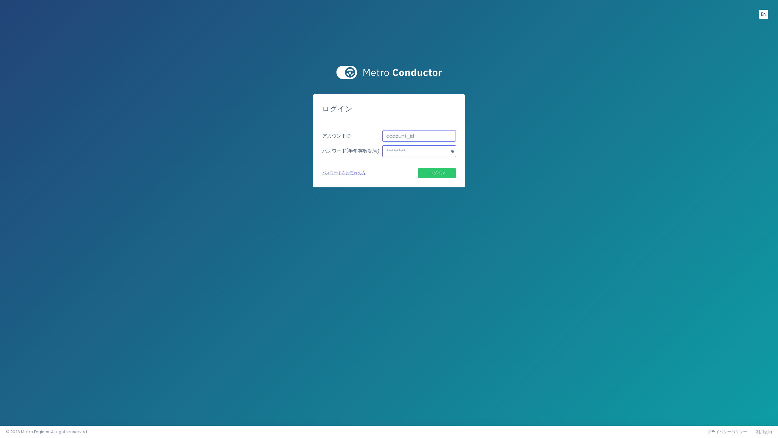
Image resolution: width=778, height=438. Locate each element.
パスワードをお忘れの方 (344, 173)
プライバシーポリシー (727, 431)
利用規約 (764, 431)
